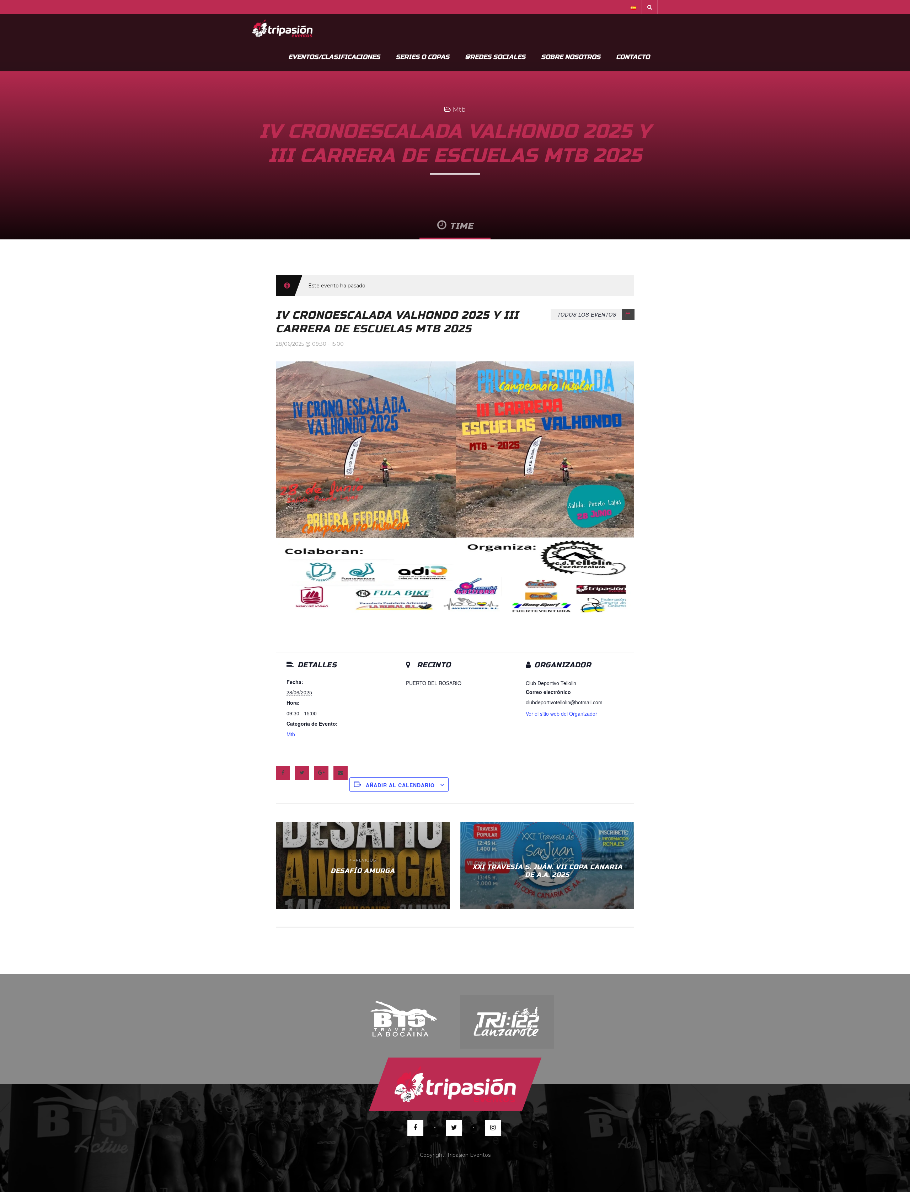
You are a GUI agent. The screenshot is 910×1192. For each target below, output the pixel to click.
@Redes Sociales (495, 57)
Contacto (633, 57)
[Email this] (340, 773)
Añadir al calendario (400, 785)
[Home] (282, 28)
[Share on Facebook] (283, 773)
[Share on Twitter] (302, 773)
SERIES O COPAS (422, 57)
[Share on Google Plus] (321, 773)
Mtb (459, 109)
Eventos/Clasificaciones (334, 57)
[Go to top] (455, 1084)
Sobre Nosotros (570, 57)
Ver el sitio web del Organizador (561, 713)
